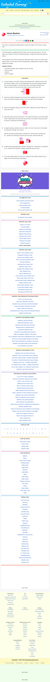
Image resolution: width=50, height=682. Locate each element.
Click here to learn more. (25, 27)
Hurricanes (25, 629)
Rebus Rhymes (39, 597)
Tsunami (25, 634)
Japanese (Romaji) (39, 631)
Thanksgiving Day (25, 555)
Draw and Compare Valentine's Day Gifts (25, 306)
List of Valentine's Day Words (25, 345)
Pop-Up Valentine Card (25, 273)
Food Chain (10, 623)
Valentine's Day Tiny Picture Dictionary (25, 353)
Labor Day (25, 539)
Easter (25, 518)
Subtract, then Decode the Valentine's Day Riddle (25, 411)
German (39, 627)
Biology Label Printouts (39, 611)
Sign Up (42, 1)
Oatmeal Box (25, 472)
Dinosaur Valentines (25, 262)
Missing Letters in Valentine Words (25, 327)
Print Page (47, 1)
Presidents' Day (25, 550)
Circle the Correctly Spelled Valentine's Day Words (25, 339)
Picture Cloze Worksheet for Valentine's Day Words (25, 341)
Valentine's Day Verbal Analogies (25, 399)
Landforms (25, 631)
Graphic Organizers (32, 649)
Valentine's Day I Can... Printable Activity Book (25, 362)
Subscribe (36, 10)
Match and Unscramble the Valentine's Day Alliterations (25, 404)
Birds (40, 615)
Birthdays (25, 504)
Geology (25, 627)
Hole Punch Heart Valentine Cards (25, 259)
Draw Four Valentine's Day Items (25, 301)
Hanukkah (25, 532)
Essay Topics (10, 611)
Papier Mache (25, 479)
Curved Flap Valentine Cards (25, 287)
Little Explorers (25, 598)
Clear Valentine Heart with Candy (25, 200)
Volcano (25, 636)
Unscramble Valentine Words (25, 329)
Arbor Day (25, 502)
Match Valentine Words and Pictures (25, 390)
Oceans (25, 632)
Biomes (39, 613)
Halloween (25, 530)
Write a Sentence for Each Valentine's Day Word (25, 392)
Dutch (39, 623)
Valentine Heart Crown (25, 236)
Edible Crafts (25, 465)
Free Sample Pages (25, 10)
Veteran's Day (25, 562)
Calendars (32, 643)
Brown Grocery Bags (25, 460)
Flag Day (25, 523)
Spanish (39, 634)
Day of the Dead (25, 514)
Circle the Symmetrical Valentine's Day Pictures (25, 379)
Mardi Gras (25, 541)
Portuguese (39, 632)
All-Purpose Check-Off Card (25, 292)
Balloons (25, 456)
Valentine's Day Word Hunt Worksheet (25, 325)
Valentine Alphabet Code (25, 406)
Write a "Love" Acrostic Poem (25, 381)
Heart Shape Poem (25, 203)
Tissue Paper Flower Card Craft (25, 278)
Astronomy (25, 623)
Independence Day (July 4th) (25, 534)
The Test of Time (25, 609)
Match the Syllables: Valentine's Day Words (25, 334)
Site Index (12, 10)
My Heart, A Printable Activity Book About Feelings (25, 360)
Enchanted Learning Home (10, 597)
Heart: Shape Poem (25, 418)
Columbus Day (25, 511)
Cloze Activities (10, 609)
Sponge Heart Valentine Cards (25, 269)
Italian (39, 629)
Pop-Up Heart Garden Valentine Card (25, 280)
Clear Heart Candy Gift (25, 231)
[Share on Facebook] (26, 41)
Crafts (8, 35)
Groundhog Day (25, 527)
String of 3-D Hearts (25, 224)
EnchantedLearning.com (31, 660)
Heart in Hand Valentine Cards (25, 252)
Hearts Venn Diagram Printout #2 (25, 415)
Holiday (11, 35)
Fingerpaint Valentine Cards (25, 255)
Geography (17, 645)
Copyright (14, 660)
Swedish (39, 636)
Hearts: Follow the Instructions (25, 308)
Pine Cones (25, 483)
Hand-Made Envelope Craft (25, 289)
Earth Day (25, 516)
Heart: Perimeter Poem (25, 420)
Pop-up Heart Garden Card (25, 210)
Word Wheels (32, 656)
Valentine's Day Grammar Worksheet (25, 395)
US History (17, 649)
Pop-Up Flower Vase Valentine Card (25, 275)
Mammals (10, 627)
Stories (39, 598)
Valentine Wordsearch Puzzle (25, 322)
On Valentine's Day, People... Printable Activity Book (25, 364)
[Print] (33, 41)
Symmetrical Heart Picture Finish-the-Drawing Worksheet (25, 310)
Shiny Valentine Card (25, 271)
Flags (18, 643)
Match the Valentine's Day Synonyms (25, 397)
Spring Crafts (25, 446)
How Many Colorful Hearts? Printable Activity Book (25, 357)
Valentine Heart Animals (25, 234)
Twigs (25, 492)
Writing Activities (10, 615)
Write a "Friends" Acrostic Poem (25, 386)
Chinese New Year (25, 507)
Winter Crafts (25, 444)
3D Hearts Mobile (25, 207)
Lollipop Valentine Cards (25, 282)
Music (32, 654)
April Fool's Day (25, 500)
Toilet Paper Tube (25, 490)
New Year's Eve (25, 548)
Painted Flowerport (25, 243)
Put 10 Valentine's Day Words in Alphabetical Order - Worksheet (25, 336)
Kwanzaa (25, 537)
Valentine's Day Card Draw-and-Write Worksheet (25, 304)
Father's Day (25, 521)
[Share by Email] (30, 41)
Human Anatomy (10, 625)
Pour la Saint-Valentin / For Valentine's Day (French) (25, 367)
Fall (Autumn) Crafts (25, 441)
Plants (10, 629)
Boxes (25, 458)
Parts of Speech (10, 616)
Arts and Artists (32, 641)
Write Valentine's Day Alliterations (25, 402)
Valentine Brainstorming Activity (25, 388)
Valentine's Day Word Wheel (25, 320)
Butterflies (40, 616)
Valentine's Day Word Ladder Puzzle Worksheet (25, 343)
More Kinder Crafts (44, 34)
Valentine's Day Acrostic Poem (25, 383)
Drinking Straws (25, 463)
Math (14, 35)
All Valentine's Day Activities (25, 217)
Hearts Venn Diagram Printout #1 (25, 413)
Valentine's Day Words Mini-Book (25, 369)
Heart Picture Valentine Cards (25, 257)
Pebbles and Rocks (25, 481)
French (39, 625)
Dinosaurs (40, 618)
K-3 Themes (25, 597)
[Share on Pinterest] (28, 41)
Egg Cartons (25, 467)
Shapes (16, 35)
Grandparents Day (25, 525)
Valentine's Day (21, 35)
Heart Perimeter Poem (25, 205)
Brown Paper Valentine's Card (25, 285)
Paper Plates (25, 476)
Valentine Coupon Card (25, 266)
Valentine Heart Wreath (25, 229)
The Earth (25, 625)
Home (7, 10)
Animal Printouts (39, 609)
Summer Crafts (25, 448)
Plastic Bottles (25, 488)
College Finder (32, 645)
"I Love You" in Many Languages (25, 376)
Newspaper (10, 613)
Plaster (25, 486)
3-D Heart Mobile (25, 227)
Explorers (18, 641)
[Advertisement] (25, 20)
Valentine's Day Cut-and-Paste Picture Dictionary (25, 355)
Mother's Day (25, 546)
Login (39, 1)
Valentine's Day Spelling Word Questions (25, 332)
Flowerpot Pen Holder (25, 240)
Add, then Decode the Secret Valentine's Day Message (25, 409)
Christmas (25, 509)
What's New (17, 10)
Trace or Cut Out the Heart (25, 299)
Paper (25, 474)
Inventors (18, 647)
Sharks (10, 632)
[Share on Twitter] (24, 41)
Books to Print (10, 600)
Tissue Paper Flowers (25, 238)
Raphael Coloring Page (25, 313)
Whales (10, 634)
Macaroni (25, 469)
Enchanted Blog (10, 604)
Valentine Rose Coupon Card (25, 264)
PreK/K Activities (39, 595)
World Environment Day (25, 557)
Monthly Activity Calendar (10, 598)
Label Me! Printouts (32, 650)
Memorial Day (25, 544)
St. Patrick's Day (25, 553)
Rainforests (10, 631)
